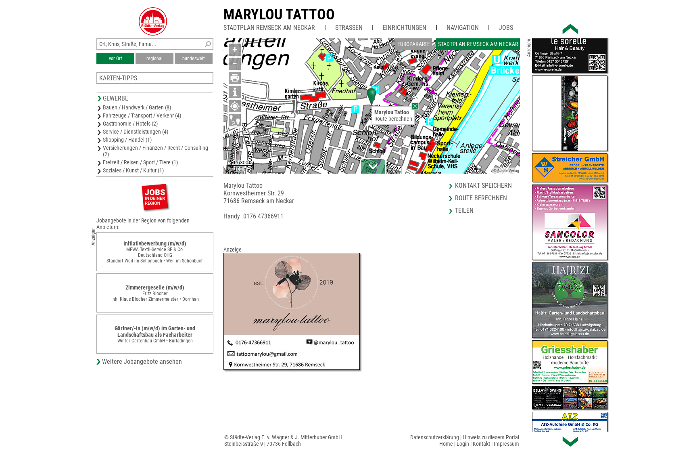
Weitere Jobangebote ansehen (142, 361)
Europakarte (413, 44)
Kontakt (481, 444)
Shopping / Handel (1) (127, 139)
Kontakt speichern (483, 185)
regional (154, 58)
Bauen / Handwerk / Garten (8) (137, 107)
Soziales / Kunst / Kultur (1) (133, 170)
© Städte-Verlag (506, 170)
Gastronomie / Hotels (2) (130, 123)
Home (446, 444)
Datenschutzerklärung (434, 437)
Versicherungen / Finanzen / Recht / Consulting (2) (155, 151)
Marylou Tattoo (279, 14)
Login (463, 444)
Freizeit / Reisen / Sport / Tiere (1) (140, 162)
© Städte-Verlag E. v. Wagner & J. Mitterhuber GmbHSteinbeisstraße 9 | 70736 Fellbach (283, 440)
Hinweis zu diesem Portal (491, 437)
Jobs (506, 27)
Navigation (463, 27)
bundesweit (193, 58)
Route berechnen (393, 118)
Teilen (464, 210)
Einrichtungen (404, 27)
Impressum (506, 444)
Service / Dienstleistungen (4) (135, 131)
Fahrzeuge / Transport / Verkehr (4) (142, 115)
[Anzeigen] (154, 196)
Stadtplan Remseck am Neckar (269, 27)
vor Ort (115, 58)
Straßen (349, 27)
